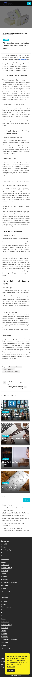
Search (4, 497)
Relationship (4, 579)
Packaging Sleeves (14, 367)
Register (3, 661)
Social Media (4, 585)
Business (12, 32)
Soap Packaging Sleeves (11, 371)
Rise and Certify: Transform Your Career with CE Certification (13, 415)
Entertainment (5, 559)
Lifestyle (3, 574)
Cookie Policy (11, 666)
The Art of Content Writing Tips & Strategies (13, 439)
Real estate (4, 577)
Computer (4, 553)
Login (2, 658)
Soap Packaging (8, 369)
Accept (11, 670)
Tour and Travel (5, 591)
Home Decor (4, 571)
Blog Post (3, 664)
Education (4, 556)
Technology (4, 588)
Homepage (5, 32)
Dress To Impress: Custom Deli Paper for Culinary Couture (13, 487)
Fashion (3, 562)
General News (5, 565)
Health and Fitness (6, 568)
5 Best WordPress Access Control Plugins (14, 463)
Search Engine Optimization (9, 582)
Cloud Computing (6, 550)
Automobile (4, 544)
